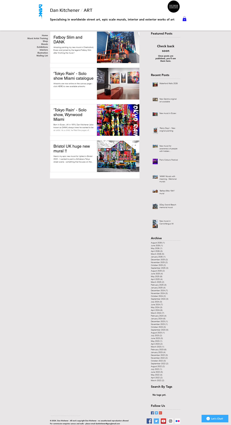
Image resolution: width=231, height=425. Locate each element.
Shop (45, 41)
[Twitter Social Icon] (156, 421)
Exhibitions (42, 47)
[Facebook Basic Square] (152, 412)
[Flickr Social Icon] (177, 421)
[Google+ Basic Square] (160, 412)
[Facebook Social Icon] (149, 421)
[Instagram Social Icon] (170, 421)
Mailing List (42, 55)
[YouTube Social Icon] (163, 421)
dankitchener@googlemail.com (108, 423)
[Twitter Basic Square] (156, 412)
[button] (184, 18)
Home (45, 35)
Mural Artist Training (40, 38)
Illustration (42, 53)
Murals (44, 44)
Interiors (44, 50)
